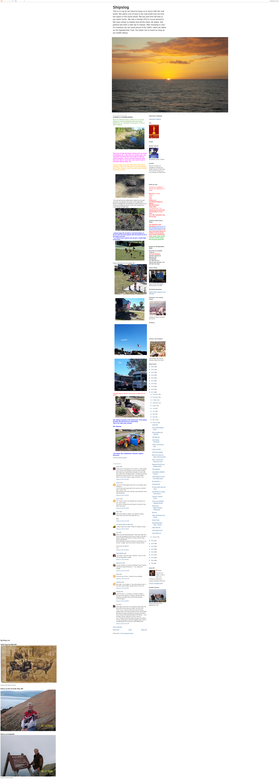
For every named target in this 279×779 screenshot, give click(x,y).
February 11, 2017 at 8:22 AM (122, 528)
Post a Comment (117, 627)
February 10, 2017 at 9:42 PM (122, 508)
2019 (152, 386)
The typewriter (156, 469)
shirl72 (118, 482)
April (153, 417)
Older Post (144, 629)
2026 (152, 366)
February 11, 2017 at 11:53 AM (122, 570)
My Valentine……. (157, 481)
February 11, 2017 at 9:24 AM (122, 559)
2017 (152, 392)
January (155, 537)
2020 (152, 383)
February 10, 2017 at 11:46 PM (122, 520)
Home (130, 629)
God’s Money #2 (156, 533)
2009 (152, 560)
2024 (152, 372)
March (154, 419)
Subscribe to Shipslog (155, 119)
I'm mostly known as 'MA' (123, 524)
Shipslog (121, 7)
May (154, 414)
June (154, 411)
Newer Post (116, 629)
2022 (152, 378)
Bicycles (154, 512)
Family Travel (155, 520)
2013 (152, 549)
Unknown (118, 582)
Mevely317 (119, 563)
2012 (152, 552)
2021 (152, 381)
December (155, 394)
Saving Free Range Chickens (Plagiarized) (157, 507)
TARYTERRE (119, 553)
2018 (152, 389)
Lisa (117, 532)
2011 (152, 555)
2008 (152, 563)
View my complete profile (156, 583)
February (155, 422)
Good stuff (155, 424)
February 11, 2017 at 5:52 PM (122, 588)
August (154, 405)
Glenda (118, 591)
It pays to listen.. (156, 449)
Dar (117, 604)
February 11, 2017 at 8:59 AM (122, 549)
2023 (117, 574)
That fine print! (156, 484)
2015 (152, 543)
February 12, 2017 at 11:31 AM (122, 623)
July (154, 408)
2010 (152, 557)
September (156, 403)
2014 (152, 546)
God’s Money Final (157, 530)
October (155, 400)
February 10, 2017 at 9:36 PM (122, 495)
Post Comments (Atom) (126, 633)
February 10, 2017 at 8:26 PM (122, 479)
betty (117, 511)
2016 (152, 540)
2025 (152, 369)
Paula (117, 466)
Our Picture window (157, 452)
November (155, 397)
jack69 (159, 570)
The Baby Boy (156, 437)
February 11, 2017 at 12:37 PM (122, 578)
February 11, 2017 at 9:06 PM (122, 600)
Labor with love (156, 527)
